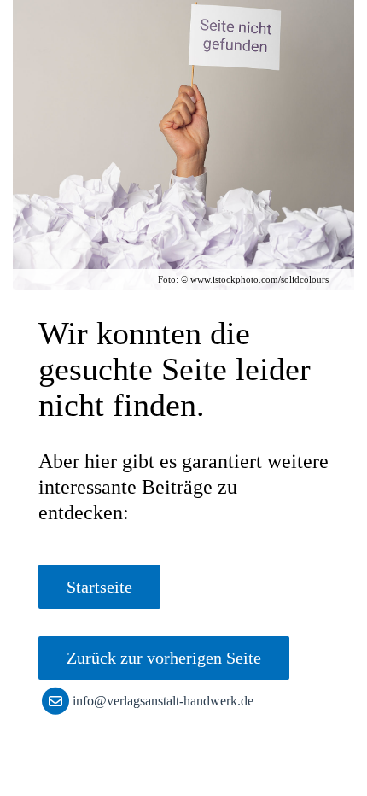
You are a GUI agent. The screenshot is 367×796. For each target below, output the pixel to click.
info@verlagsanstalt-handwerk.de (163, 701)
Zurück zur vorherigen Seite (164, 657)
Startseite (99, 586)
